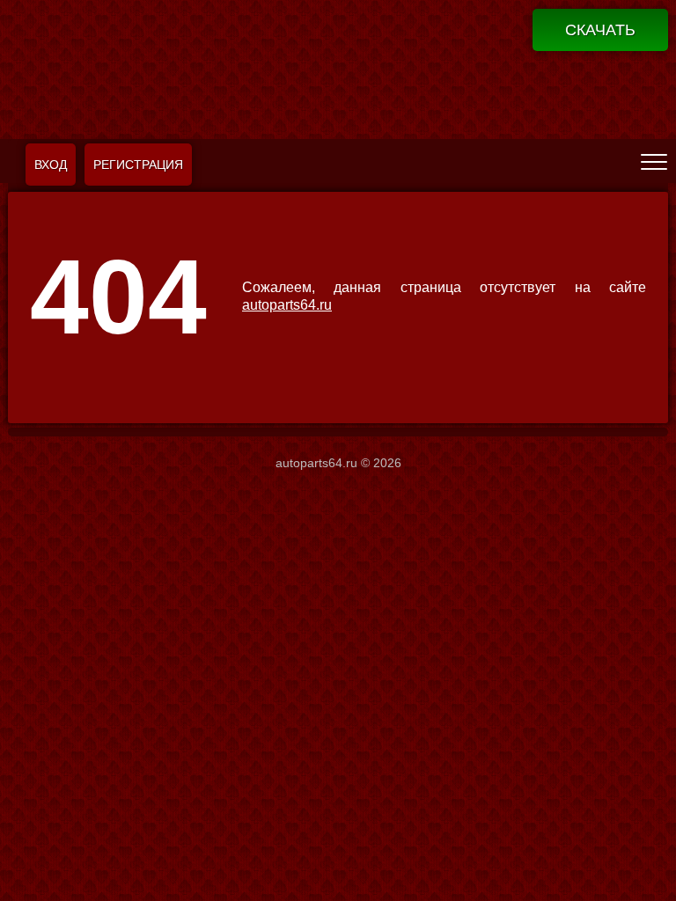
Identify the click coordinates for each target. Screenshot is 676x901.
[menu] (654, 161)
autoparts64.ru (287, 304)
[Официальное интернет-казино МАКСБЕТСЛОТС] (338, 67)
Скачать (600, 30)
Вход (50, 164)
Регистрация (138, 164)
